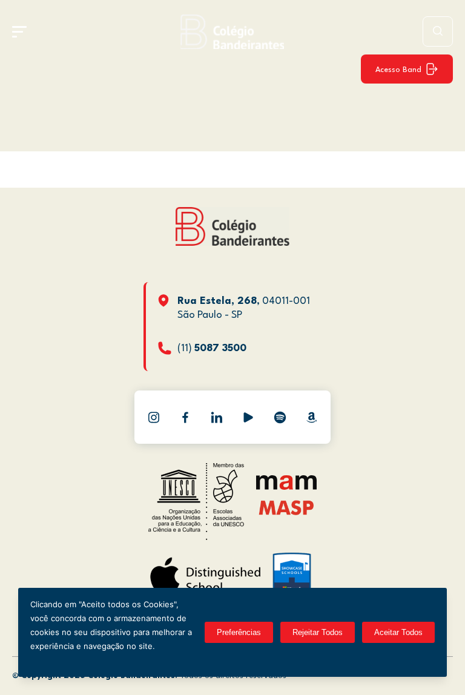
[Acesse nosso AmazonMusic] (311, 417)
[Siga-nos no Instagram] (154, 417)
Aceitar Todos (398, 632)
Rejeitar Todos (317, 632)
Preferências (239, 632)
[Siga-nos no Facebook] (185, 417)
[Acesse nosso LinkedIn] (217, 417)
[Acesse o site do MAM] (286, 487)
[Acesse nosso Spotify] (280, 417)
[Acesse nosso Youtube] (248, 417)
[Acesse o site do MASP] (286, 507)
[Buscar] (437, 31)
